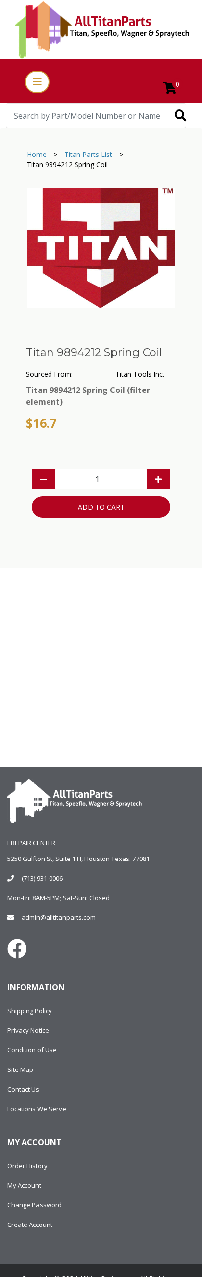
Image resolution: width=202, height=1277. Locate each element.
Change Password (34, 1204)
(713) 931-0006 (42, 878)
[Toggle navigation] (37, 82)
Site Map (20, 1069)
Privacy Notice (28, 1030)
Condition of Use (32, 1049)
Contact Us (23, 1089)
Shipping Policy (29, 1010)
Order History (27, 1165)
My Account (24, 1185)
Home (37, 154)
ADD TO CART (101, 507)
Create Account (29, 1224)
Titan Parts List (88, 154)
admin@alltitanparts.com (59, 917)
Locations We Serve (36, 1108)
